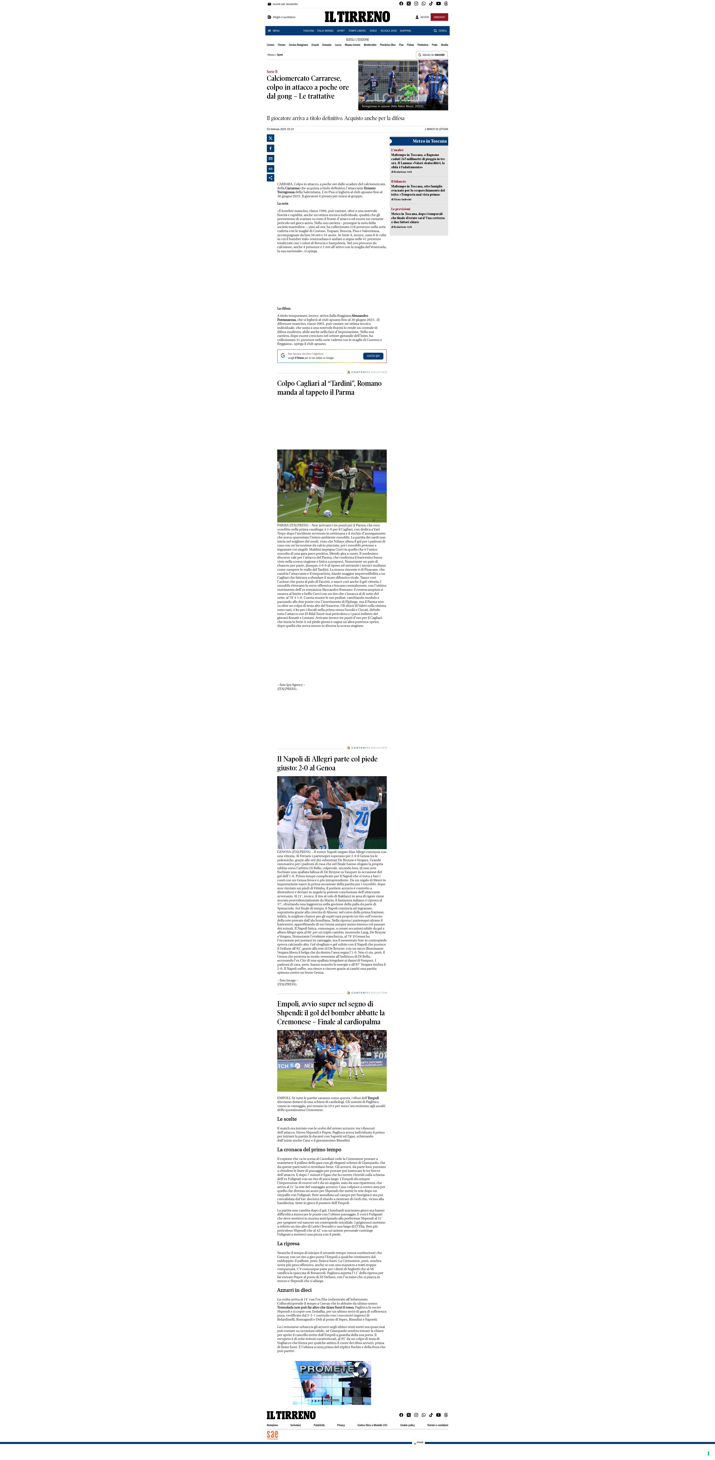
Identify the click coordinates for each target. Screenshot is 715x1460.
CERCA (443, 31)
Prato (434, 45)
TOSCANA (308, 31)
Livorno (270, 45)
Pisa (401, 45)
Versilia (444, 45)
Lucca (338, 45)
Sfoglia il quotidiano (284, 17)
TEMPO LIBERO (357, 31)
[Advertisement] (305, 157)
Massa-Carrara (352, 45)
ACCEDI (424, 17)
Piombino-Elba (387, 45)
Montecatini (370, 45)
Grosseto (326, 45)
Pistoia (410, 45)
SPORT (341, 31)
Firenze (281, 45)
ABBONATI (439, 17)
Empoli (315, 45)
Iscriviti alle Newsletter (285, 4)
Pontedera (422, 45)
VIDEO (373, 31)
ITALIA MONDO (325, 31)
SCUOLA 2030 (389, 31)
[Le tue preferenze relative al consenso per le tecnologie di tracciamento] (708, 1453)
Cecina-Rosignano (298, 45)
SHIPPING (405, 31)
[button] (332, 1383)
